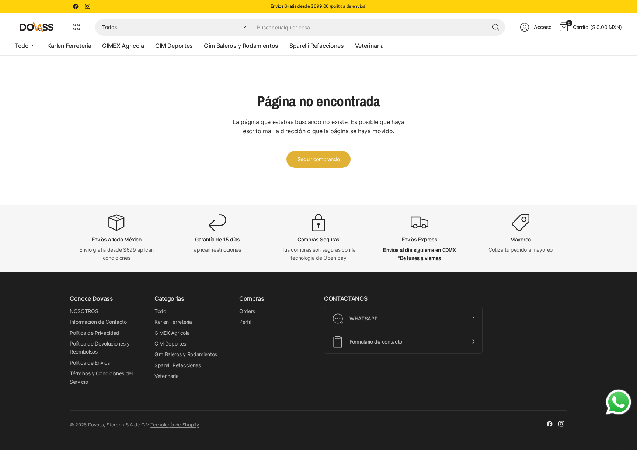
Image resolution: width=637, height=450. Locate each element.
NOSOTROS (84, 311)
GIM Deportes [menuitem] (174, 45)
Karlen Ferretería (173, 322)
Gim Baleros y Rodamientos (185, 354)
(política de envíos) (348, 6)
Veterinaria (166, 376)
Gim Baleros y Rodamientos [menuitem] (241, 45)
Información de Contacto (98, 322)
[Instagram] (87, 6)
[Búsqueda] (496, 27)
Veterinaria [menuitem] (369, 45)
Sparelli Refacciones (177, 365)
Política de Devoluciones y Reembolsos (100, 347)
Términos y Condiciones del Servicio (101, 377)
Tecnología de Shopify (174, 425)
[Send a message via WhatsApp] (618, 402)
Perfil (245, 322)
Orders (247, 311)
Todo (160, 311)
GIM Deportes (170, 343)
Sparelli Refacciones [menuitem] (316, 45)
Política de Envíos (89, 362)
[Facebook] (75, 6)
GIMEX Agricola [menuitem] (123, 45)
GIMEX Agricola (172, 333)
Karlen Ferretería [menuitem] (69, 45)
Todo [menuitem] (22, 45)
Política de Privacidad (94, 333)
